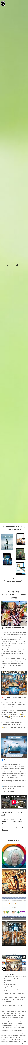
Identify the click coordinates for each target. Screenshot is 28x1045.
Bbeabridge (13, 592)
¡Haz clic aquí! (20, 729)
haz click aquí (16, 581)
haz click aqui (14, 530)
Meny (25, 3)
